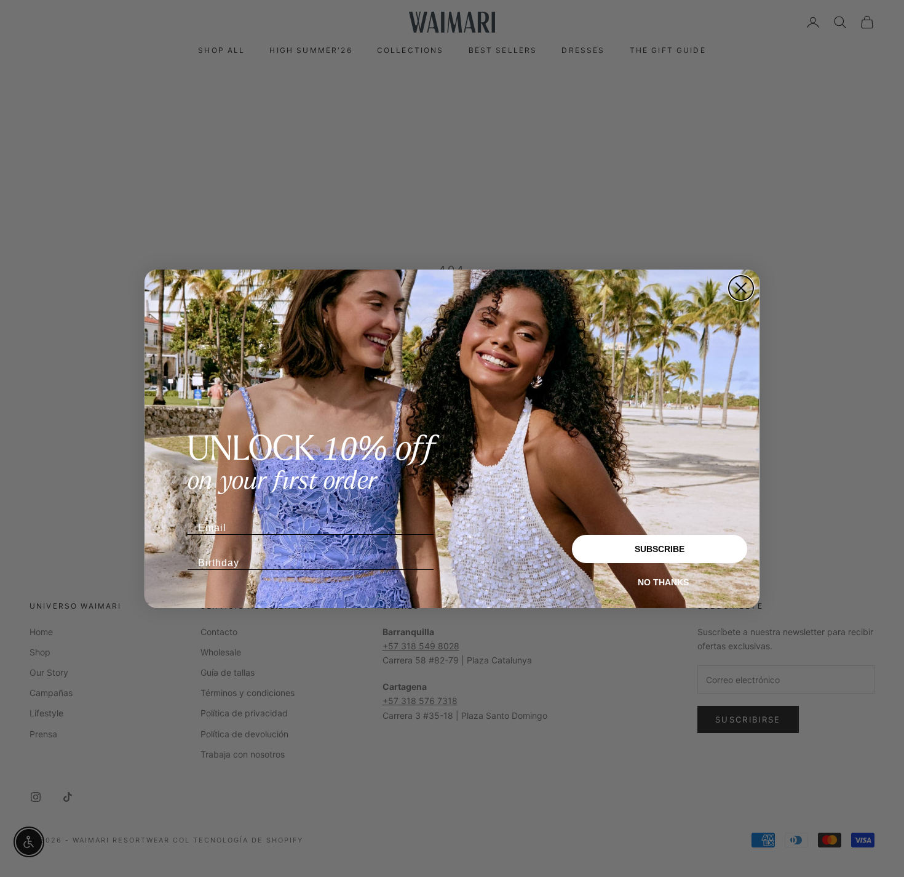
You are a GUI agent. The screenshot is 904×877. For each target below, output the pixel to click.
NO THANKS (663, 582)
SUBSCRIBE (659, 549)
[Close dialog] (741, 288)
